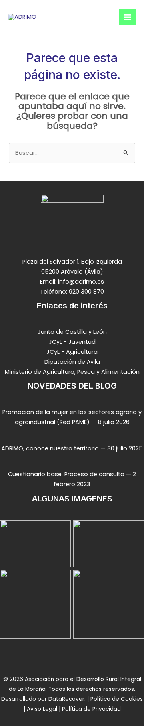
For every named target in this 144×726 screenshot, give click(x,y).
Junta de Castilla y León (72, 332)
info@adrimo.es (81, 282)
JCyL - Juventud (72, 342)
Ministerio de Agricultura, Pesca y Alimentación (72, 372)
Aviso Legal (42, 709)
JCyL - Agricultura (72, 352)
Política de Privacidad (90, 709)
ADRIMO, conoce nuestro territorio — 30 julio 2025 (72, 448)
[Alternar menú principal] (127, 17)
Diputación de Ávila (72, 362)
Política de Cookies (116, 699)
